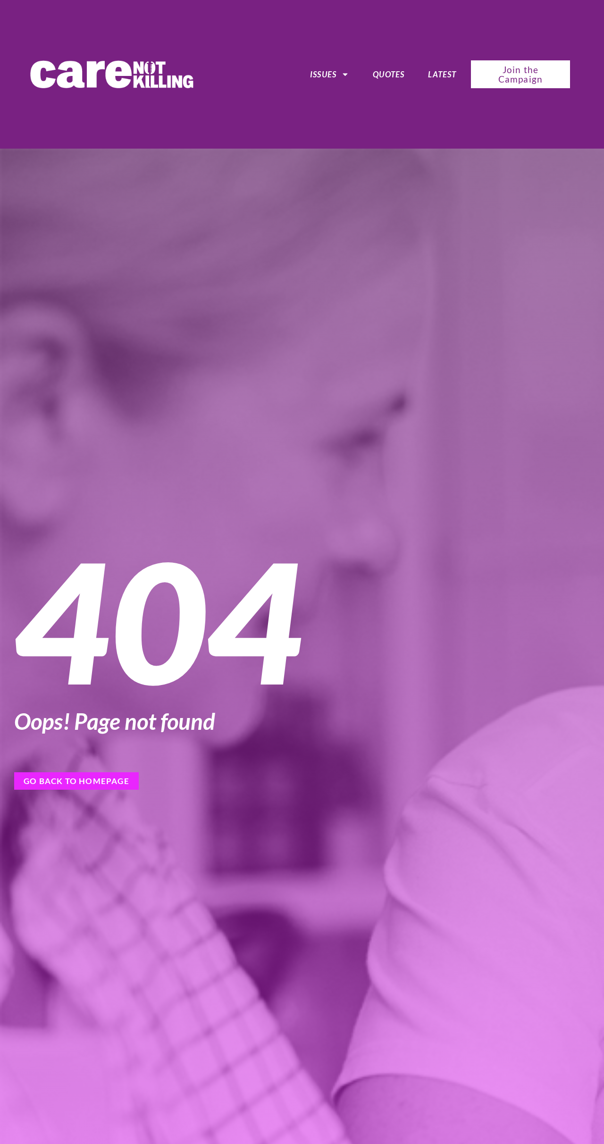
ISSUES (323, 74)
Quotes (388, 74)
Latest (442, 74)
